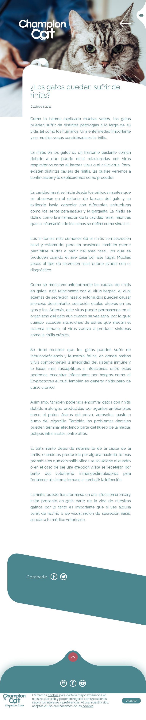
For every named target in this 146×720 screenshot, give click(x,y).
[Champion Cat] (43, 30)
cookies (53, 695)
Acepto (131, 701)
